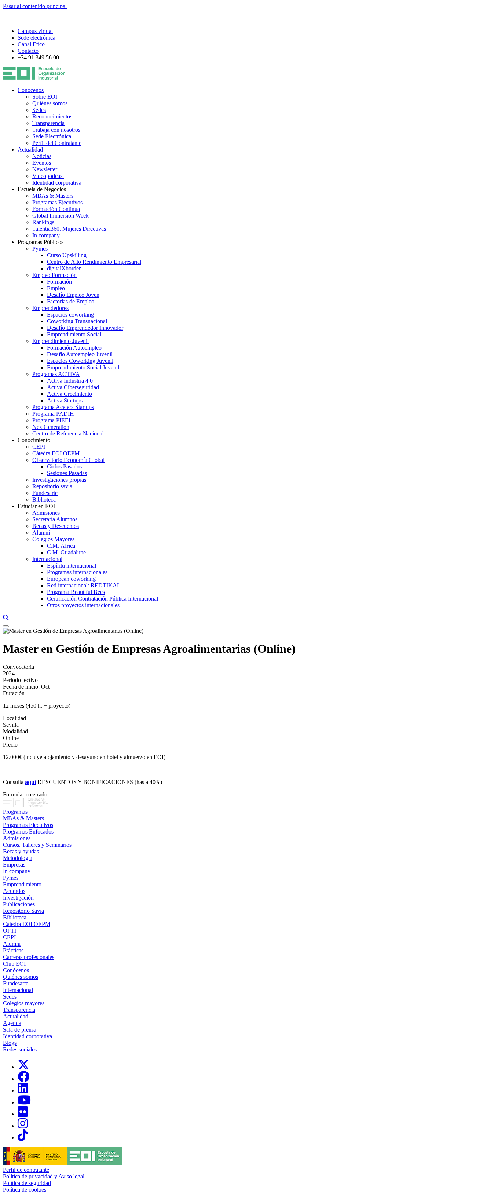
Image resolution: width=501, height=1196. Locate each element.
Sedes (39, 110)
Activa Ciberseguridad (73, 387)
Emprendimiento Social (74, 334)
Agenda (12, 1023)
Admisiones (46, 513)
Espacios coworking (70, 314)
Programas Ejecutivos (57, 202)
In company (46, 235)
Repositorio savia (52, 486)
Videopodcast (48, 176)
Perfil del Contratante (56, 143)
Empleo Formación (54, 275)
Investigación (18, 897)
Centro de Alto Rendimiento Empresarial (94, 262)
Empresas (14, 864)
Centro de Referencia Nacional (68, 433)
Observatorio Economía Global (68, 460)
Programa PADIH (53, 414)
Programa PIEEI (51, 420)
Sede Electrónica (51, 136)
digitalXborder (64, 268)
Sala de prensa (19, 1030)
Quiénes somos (49, 103)
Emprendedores (50, 308)
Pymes (40, 248)
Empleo (56, 288)
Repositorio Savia (23, 911)
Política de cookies (24, 1189)
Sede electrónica (36, 37)
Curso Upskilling (67, 255)
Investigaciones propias (59, 480)
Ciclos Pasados (64, 466)
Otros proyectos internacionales (83, 605)
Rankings (43, 222)
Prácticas (13, 950)
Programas (15, 812)
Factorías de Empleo (70, 301)
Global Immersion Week (60, 215)
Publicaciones (19, 904)
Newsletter (44, 169)
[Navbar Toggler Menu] (6, 626)
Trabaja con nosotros (56, 130)
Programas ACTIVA (56, 374)
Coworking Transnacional (77, 321)
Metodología (17, 858)
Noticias (41, 156)
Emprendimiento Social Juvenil (83, 367)
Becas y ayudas (21, 851)
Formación (59, 281)
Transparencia (48, 123)
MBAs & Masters (52, 196)
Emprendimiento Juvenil (60, 341)
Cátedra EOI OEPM (56, 453)
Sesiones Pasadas (67, 473)
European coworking (71, 579)
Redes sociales (20, 1049)
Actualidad (30, 149)
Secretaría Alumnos (54, 519)
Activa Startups (65, 400)
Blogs (10, 1043)
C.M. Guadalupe (66, 552)
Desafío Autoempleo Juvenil (80, 354)
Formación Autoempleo (74, 347)
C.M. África (61, 546)
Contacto (28, 51)
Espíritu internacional (71, 565)
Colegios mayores (23, 1003)
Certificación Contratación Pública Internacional (102, 598)
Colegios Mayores (53, 539)
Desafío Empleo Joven (73, 295)
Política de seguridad (27, 1183)
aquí (30, 782)
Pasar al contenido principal (35, 6)
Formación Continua (56, 209)
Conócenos (31, 90)
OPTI (9, 930)
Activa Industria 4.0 (70, 381)
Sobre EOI (44, 97)
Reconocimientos (52, 116)
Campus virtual (35, 31)
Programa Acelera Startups (63, 407)
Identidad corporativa (56, 182)
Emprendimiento (22, 884)
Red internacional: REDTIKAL (84, 585)
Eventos (41, 163)
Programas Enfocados (28, 831)
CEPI (38, 447)
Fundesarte (45, 493)
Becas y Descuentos (55, 526)
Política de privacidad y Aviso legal (43, 1176)
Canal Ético (31, 44)
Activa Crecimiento (69, 394)
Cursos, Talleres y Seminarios (37, 845)
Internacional (47, 559)
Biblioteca (44, 499)
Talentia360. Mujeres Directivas (69, 229)
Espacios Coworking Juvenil (80, 361)
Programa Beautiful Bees (76, 592)
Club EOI (14, 963)
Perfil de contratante (26, 1170)
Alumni (41, 532)
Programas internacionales (77, 572)
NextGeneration (50, 427)
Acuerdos (14, 891)
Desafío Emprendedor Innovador (85, 328)
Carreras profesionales (28, 957)
